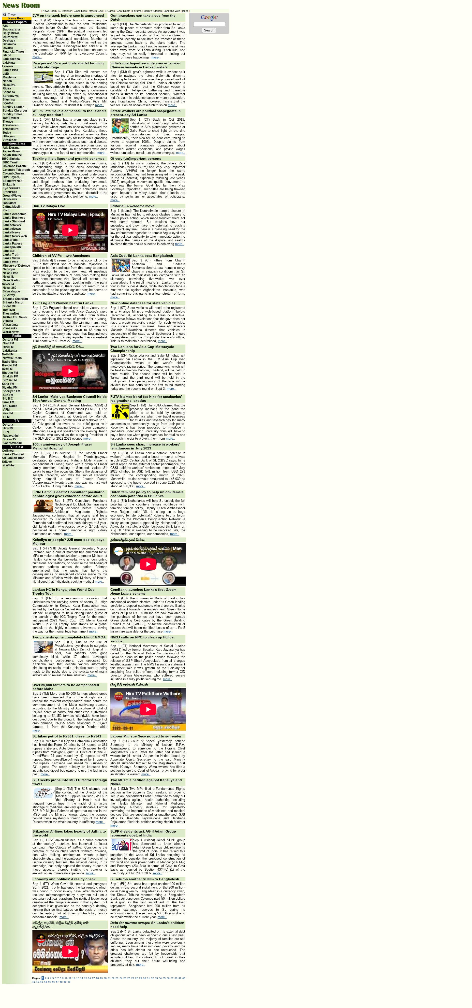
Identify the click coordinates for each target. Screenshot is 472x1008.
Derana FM (10, 339)
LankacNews (12, 225)
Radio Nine (9, 361)
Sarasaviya (11, 96)
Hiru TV (8, 428)
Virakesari (10, 140)
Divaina (8, 48)
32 (152, 978)
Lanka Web (10, 262)
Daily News (10, 37)
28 (136, 978)
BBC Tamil (10, 162)
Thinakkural (11, 129)
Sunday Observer (15, 110)
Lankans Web (172, 10)
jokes (185, 10)
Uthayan (9, 136)
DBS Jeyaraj (11, 177)
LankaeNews (12, 228)
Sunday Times (13, 114)
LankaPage (10, 240)
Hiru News (10, 199)
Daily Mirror (11, 33)
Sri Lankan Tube (13, 458)
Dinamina (9, 44)
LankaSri (9, 251)
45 (49, 981)
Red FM (7, 369)
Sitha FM (8, 384)
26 (128, 978)
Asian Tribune (12, 155)
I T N (5, 432)
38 (176, 978)
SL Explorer (65, 10)
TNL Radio (10, 406)
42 (37, 981)
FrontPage (10, 192)
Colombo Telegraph (16, 170)
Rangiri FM (9, 365)
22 (113, 978)
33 (156, 978)
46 (53, 981)
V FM (6, 409)
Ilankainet (9, 203)
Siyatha (8, 103)
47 (57, 981)
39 (179, 978)
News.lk (8, 276)
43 (41, 981)
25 (124, 978)
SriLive (7, 461)
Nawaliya (9, 84)
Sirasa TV (9, 439)
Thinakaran (10, 125)
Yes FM (8, 413)
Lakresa (8, 66)
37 (172, 978)
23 (117, 978)
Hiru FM (8, 347)
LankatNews (11, 232)
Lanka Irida (10, 70)
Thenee (8, 121)
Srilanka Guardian (15, 299)
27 (132, 978)
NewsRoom (50, 10)
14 (81, 978)
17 (93, 978)
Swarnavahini (12, 443)
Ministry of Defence (16, 265)
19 (101, 978)
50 (69, 981)
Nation (7, 81)
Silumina (9, 99)
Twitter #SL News (15, 317)
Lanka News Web (15, 236)
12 (73, 978)
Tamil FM (8, 402)
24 (120, 978)
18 (97, 978)
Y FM (6, 417)
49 (65, 981)
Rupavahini (10, 435)
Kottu (6, 210)
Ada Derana (11, 147)
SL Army (9, 295)
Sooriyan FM (11, 391)
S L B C (8, 398)
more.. (37, 57)
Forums (137, 10)
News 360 (9, 287)
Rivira (7, 88)
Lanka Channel (13, 454)
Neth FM (8, 354)
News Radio (11, 280)
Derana (7, 424)
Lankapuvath (12, 247)
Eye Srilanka (11, 188)
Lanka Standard (14, 221)
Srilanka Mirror (13, 302)
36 (168, 978)
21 (109, 978)
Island (7, 55)
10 (66, 978)
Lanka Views (11, 258)
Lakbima (9, 62)
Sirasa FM (10, 380)
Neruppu (9, 269)
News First (10, 273)
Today (7, 132)
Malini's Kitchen (153, 10)
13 (77, 978)
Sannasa (9, 92)
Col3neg (8, 450)
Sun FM (8, 395)
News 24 (8, 284)
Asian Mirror (11, 151)
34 (160, 978)
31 (148, 978)
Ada (5, 26)
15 (85, 978)
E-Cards (110, 10)
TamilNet (9, 310)
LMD (6, 73)
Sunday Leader (13, 107)
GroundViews (12, 195)
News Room (16, 18)
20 (105, 978)
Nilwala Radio (12, 358)
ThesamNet (11, 313)
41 (33, 981)
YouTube (9, 465)
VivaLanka (10, 328)
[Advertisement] (139, 995)
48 (61, 981)
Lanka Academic (14, 214)
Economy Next (13, 181)
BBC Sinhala (11, 158)
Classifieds (80, 10)
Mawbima (9, 77)
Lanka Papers (12, 243)
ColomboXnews (14, 173)
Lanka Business (14, 217)
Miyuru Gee (96, 10)
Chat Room (123, 10)
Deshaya (9, 40)
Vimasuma (10, 324)
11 (70, 978)
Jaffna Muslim (12, 206)
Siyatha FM (9, 387)
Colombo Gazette (15, 166)
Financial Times (14, 51)
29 (140, 978)
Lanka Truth (11, 254)
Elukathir (9, 184)
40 (183, 978)
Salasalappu (11, 291)
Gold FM (8, 343)
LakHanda (10, 350)
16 (89, 978)
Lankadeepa (11, 59)
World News (11, 332)
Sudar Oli (9, 306)
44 (45, 981)
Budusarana (11, 29)
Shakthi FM (10, 376)
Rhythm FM (10, 372)
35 (164, 978)
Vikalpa (8, 321)
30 (144, 978)
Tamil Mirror (11, 118)
